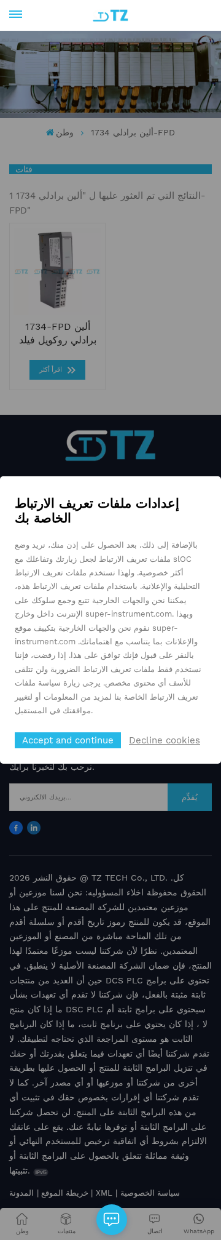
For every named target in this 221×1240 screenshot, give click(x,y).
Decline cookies (164, 740)
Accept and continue (68, 740)
